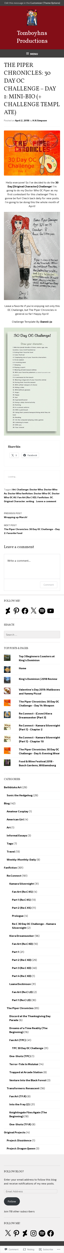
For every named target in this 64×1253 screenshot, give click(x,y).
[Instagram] (33, 1233)
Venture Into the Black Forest (27, 1080)
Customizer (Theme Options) (45, 2)
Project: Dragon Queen (21, 1148)
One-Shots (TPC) (20, 1056)
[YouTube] (50, 611)
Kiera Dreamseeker (21, 935)
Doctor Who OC (42, 493)
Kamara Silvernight (21, 883)
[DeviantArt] (8, 611)
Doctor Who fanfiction (20, 493)
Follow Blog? (14, 1171)
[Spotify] (42, 611)
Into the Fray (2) (19, 1104)
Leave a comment (46, 501)
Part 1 (15, 951)
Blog (7, 803)
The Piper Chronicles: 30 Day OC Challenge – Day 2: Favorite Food (32, 529)
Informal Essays (17, 835)
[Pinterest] (16, 611)
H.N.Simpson (39, 120)
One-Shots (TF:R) (20, 1124)
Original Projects (14, 1132)
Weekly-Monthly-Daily (21, 859)
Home (22, 668)
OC (51, 497)
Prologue (18, 915)
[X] (33, 611)
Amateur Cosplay (17, 811)
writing (30, 501)
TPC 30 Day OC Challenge (27, 1048)
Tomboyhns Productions (32, 37)
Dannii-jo (46, 321)
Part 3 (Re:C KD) (21, 967)
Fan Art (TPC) (17, 1040)
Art (14, 489)
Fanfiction (43, 497)
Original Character (14, 501)
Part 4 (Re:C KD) (21, 975)
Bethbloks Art (12, 787)
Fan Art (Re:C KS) (22, 891)
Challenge (23, 489)
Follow (12, 1201)
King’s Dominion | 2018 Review (38, 678)
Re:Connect (14, 875)
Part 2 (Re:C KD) (21, 959)
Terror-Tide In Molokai (23, 1064)
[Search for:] (32, 634)
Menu (34, 53)
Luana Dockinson (20, 983)
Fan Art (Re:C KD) (26, 497)
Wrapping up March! (15, 515)
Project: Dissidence (19, 1140)
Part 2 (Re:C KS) (21, 907)
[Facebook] (25, 611)
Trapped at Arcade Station (26, 1072)
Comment (48, 584)
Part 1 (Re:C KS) (21, 899)
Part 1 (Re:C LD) (21, 1000)
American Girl (15, 819)
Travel (11, 851)
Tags (10, 843)
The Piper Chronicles (20, 1008)
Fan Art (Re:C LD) (22, 991)
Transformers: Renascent (23, 1088)
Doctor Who (36, 489)
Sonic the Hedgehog (19, 795)
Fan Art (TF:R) (17, 1096)
